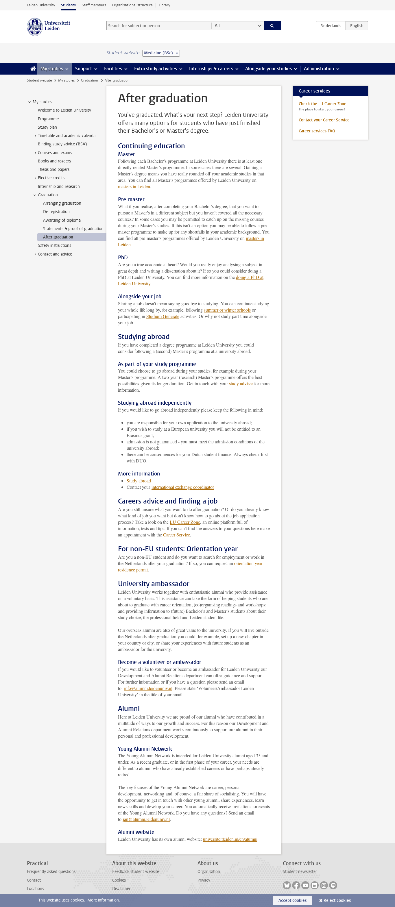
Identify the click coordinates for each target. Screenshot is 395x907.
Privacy (204, 880)
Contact (34, 880)
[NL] (331, 25)
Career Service (176, 535)
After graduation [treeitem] (58, 237)
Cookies (119, 880)
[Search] (273, 25)
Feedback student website (135, 871)
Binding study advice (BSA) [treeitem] (62, 144)
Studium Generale (162, 316)
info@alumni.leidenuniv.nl (148, 688)
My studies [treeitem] (42, 102)
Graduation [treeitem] (48, 195)
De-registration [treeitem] (56, 211)
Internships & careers (211, 69)
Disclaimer (121, 888)
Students (68, 5)
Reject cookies (337, 900)
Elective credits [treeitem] (51, 178)
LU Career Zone (185, 522)
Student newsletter (300, 871)
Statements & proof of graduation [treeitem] (73, 229)
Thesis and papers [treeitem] (53, 169)
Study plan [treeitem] (47, 127)
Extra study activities (155, 69)
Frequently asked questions (51, 871)
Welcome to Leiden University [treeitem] (64, 110)
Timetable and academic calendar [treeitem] (67, 135)
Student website (39, 80)
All (217, 25)
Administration (319, 69)
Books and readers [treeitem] (54, 161)
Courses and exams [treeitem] (55, 153)
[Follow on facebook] (296, 885)
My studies (51, 69)
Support (83, 69)
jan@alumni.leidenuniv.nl (146, 819)
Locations (35, 888)
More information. (103, 900)
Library (164, 5)
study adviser (241, 383)
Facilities (113, 69)
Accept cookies (292, 900)
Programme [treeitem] (48, 119)
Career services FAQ (317, 131)
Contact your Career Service (324, 120)
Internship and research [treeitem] (59, 186)
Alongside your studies (268, 69)
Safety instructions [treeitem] (54, 245)
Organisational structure (132, 5)
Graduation (89, 80)
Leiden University (41, 5)
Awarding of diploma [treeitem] (62, 220)
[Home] (32, 69)
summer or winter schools (227, 310)
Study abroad (139, 480)
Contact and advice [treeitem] (55, 254)
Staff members (94, 5)
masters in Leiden (134, 186)
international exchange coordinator (183, 487)
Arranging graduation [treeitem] (62, 203)
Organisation (209, 871)
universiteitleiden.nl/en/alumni (230, 839)
